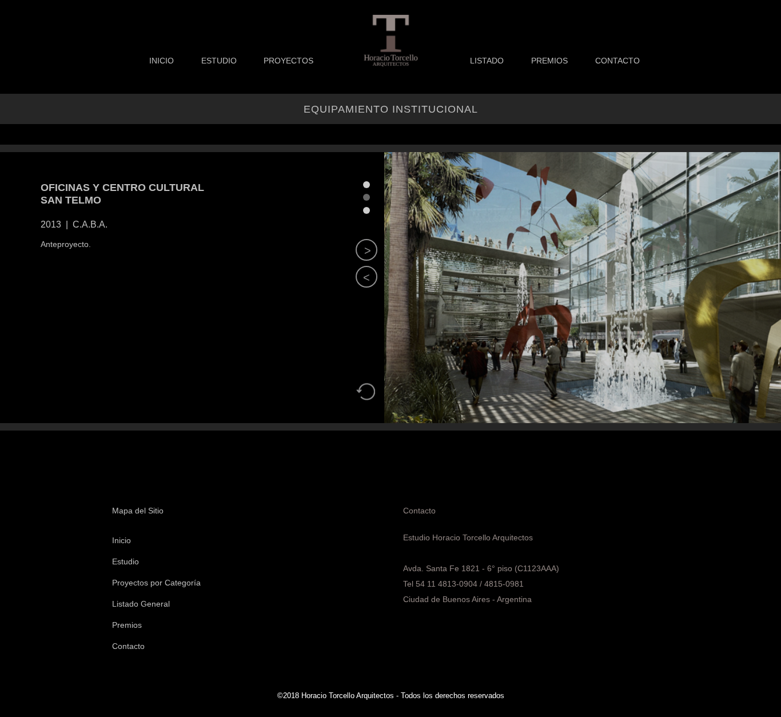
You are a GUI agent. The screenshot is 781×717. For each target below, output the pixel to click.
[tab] (366, 184)
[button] (366, 277)
